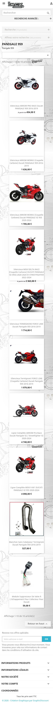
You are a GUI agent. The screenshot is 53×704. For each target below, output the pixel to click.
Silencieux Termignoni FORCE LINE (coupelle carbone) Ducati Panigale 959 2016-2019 (26, 381)
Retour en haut (38, 624)
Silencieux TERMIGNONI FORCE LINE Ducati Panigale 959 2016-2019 (26, 325)
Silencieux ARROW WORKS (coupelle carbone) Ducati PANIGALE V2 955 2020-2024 (26, 217)
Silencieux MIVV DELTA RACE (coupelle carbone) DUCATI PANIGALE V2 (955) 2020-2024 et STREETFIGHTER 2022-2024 (26, 273)
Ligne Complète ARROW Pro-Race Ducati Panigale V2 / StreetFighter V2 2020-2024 (26, 436)
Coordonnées (9, 690)
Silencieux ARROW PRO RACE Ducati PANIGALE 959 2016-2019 (26, 107)
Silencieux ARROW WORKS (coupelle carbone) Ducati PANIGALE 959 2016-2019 (26, 163)
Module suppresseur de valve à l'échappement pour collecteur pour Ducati (26, 599)
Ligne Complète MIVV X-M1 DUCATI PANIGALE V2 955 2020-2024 (26, 488)
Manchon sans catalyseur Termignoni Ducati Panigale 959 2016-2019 (26, 543)
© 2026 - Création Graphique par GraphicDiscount (25, 700)
